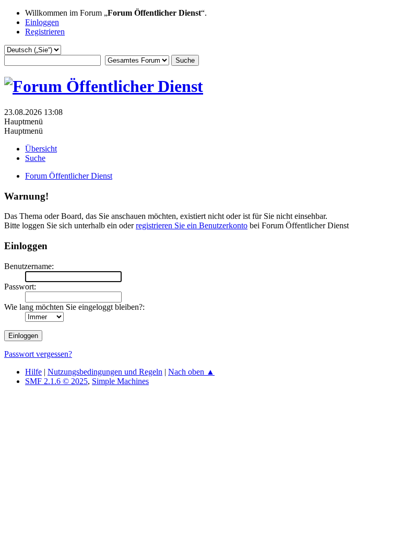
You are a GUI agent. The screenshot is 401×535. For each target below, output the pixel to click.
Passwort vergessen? (38, 354)
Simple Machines (120, 381)
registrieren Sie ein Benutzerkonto (191, 225)
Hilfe (33, 371)
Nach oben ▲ (191, 371)
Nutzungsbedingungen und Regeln (105, 371)
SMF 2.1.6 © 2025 (56, 381)
